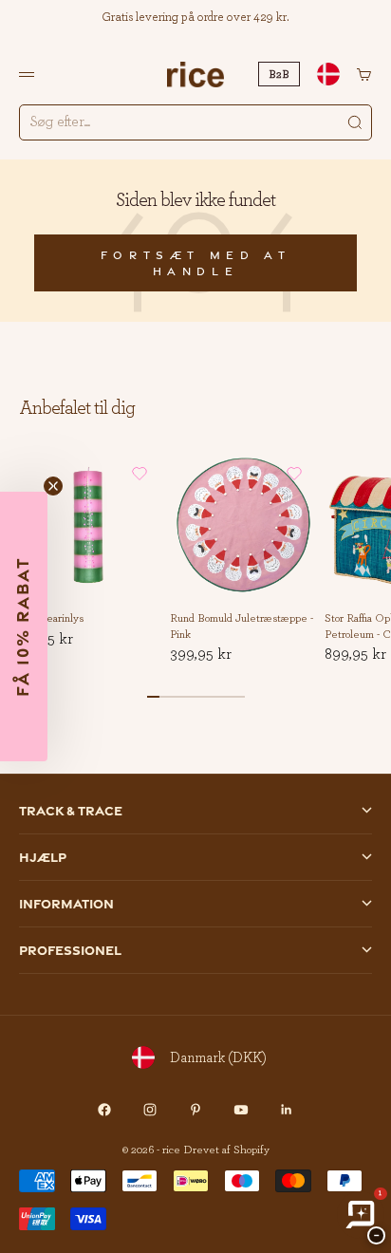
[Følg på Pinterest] (195, 1109)
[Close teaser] (53, 486)
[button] (139, 473)
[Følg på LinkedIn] (286, 1109)
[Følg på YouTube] (241, 1109)
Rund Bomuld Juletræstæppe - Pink (241, 627)
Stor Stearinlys (49, 619)
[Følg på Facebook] (104, 1109)
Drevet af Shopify (226, 1149)
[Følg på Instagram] (150, 1109)
